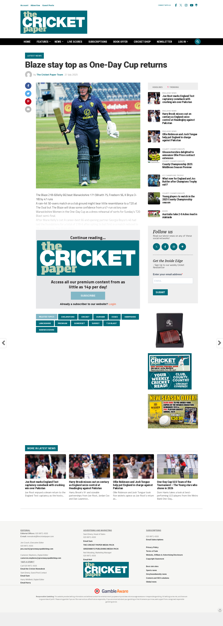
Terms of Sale (152, 551)
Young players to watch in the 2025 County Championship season (178, 199)
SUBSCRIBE (88, 295)
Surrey (96, 323)
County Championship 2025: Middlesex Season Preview (177, 166)
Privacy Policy (152, 547)
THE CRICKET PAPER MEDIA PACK (98, 545)
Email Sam (88, 541)
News (58, 41)
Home (27, 41)
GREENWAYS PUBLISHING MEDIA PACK (101, 549)
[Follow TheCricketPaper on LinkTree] (196, 5)
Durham (100, 316)
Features (42, 41)
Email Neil (87, 560)
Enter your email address (167, 274)
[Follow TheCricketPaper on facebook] (175, 5)
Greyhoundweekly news (156, 574)
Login (112, 304)
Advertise (35, 5)
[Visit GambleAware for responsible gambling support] (115, 591)
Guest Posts (48, 5)
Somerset (79, 323)
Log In (182, 41)
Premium (62, 323)
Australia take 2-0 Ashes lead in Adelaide (179, 216)
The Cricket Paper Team (50, 74)
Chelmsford (67, 316)
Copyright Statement (155, 559)
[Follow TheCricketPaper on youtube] (191, 5)
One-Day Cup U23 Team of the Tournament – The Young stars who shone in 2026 (177, 485)
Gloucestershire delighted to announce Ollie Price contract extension (178, 155)
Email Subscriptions (154, 540)
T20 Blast (111, 323)
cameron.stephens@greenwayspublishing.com (40, 558)
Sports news (151, 570)
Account (24, 5)
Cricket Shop (142, 41)
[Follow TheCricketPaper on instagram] (186, 5)
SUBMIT (160, 292)
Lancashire (45, 323)
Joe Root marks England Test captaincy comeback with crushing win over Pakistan (178, 99)
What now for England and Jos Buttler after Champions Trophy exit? (179, 181)
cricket (85, 316)
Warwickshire (46, 329)
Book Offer (120, 41)
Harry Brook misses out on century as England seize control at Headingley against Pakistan (178, 118)
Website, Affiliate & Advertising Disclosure (164, 555)
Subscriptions (97, 41)
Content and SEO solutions (157, 578)
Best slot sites (152, 566)
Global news (151, 582)
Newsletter (164, 41)
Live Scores (74, 41)
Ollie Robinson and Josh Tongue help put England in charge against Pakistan (179, 137)
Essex (115, 316)
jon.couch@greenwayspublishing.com (36, 549)
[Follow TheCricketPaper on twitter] (180, 5)
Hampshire (130, 316)
